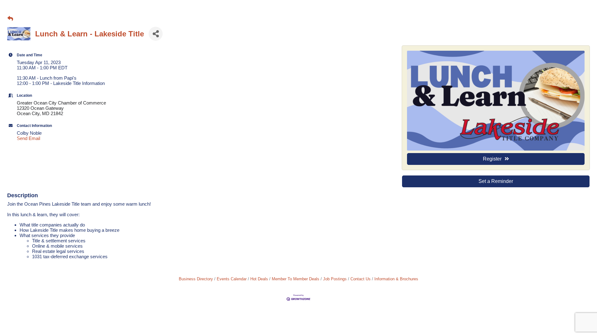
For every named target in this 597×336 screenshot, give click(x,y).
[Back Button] (10, 19)
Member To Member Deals (295, 279)
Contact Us (360, 279)
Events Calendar (232, 279)
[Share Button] (156, 34)
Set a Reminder (496, 181)
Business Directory (196, 279)
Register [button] (492, 158)
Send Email (28, 138)
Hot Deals (259, 279)
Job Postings (335, 279)
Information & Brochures (396, 279)
